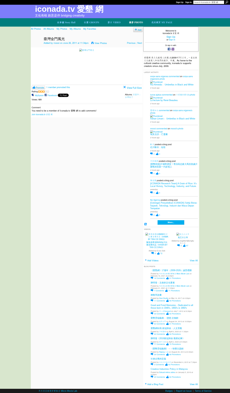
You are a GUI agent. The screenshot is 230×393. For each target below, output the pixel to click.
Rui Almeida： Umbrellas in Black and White (171, 84)
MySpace (39, 95)
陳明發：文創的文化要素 (163, 282)
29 (159, 354)
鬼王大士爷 (183, 237)
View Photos (100, 43)
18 (159, 278)
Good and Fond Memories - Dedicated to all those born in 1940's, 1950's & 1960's (172, 306)
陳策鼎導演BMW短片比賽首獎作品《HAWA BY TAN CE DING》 (157, 245)
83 (174, 364)
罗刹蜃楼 (162, 331)
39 (159, 313)
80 (175, 377)
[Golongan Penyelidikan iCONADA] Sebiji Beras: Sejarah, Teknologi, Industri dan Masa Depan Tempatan (174, 205)
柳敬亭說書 (156, 295)
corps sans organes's (182, 110)
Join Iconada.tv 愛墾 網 (42, 114)
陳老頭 (153, 180)
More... (171, 222)
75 (175, 344)
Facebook (52, 95)
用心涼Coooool (165, 311)
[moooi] (36, 46)
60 (175, 313)
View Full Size (134, 87)
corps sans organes (159, 76)
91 (175, 323)
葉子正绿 (162, 341)
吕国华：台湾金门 (133, 95)
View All (194, 260)
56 (175, 300)
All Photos (36, 28)
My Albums (75, 28)
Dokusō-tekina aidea (167, 372)
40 (159, 334)
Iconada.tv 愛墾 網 (69, 9)
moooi (56, 42)
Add (139, 29)
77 (159, 344)
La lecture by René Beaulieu (164, 100)
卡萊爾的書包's (182, 94)
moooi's (174, 128)
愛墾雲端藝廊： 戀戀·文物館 (164, 318)
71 (174, 290)
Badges (169, 390)
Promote (40, 87)
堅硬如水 (154, 110)
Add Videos (153, 260)
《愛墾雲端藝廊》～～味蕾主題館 (167, 348)
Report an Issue (184, 390)
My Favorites (89, 28)
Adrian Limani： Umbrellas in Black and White (172, 118)
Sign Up (179, 2)
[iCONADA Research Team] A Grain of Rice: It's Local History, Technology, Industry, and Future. (173, 184)
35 (159, 377)
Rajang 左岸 (164, 352)
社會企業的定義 (158, 358)
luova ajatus (155, 94)
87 (187, 245)
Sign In (188, 2)
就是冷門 (162, 321)
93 (159, 323)
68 (175, 354)
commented (174, 76)
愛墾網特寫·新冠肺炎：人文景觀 (166, 328)
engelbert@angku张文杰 (187, 241)
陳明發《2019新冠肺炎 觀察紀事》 (168, 338)
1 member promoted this (58, 87)
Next (139, 42)
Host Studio (163, 298)
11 (159, 300)
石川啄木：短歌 (158, 147)
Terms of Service (203, 390)
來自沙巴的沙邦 (165, 362)
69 (175, 334)
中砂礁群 (154, 160)
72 (161, 253)
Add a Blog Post (155, 384)
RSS (145, 224)
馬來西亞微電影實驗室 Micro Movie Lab (174, 273)
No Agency (155, 199)
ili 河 (152, 144)
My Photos (62, 28)
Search (226, 2)
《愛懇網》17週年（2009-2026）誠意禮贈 (171, 270)
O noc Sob (161, 250)
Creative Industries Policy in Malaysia (169, 369)
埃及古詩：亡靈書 (159, 134)
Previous (131, 42)
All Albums (48, 28)
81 (175, 278)
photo (162, 78)
